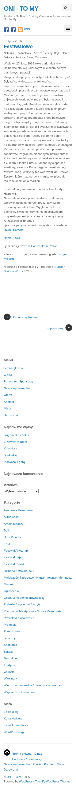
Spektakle (10, 455)
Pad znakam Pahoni (44, 246)
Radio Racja (12, 237)
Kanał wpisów (13, 718)
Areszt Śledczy (43, 53)
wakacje (9, 671)
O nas (8, 374)
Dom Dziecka (13, 537)
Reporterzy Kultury (22, 317)
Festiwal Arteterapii (16, 550)
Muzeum (9, 584)
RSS (27, 29)
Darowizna (11, 415)
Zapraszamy (58, 328)
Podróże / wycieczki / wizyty (22, 604)
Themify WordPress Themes (52, 781)
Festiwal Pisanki (14, 564)
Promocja (10, 624)
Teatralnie (41, 57)
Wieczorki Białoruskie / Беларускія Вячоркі (32, 685)
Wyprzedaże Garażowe (19, 692)
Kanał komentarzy (16, 725)
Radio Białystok (14, 229)
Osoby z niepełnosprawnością (24, 597)
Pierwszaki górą (14, 461)
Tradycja (9, 665)
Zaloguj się (11, 711)
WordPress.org (14, 732)
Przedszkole (12, 631)
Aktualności (25, 53)
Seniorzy (9, 638)
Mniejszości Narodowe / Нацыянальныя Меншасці (38, 577)
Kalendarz (10, 448)
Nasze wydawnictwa (17, 388)
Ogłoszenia (11, 591)
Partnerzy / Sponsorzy (18, 381)
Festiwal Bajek (24, 57)
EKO (7, 544)
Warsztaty (10, 678)
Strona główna (13, 368)
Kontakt (9, 401)
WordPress (26, 781)
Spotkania (10, 644)
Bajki (57, 53)
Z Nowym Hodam (15, 441)
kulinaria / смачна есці (19, 571)
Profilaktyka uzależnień (19, 618)
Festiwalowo (18, 46)
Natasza (9, 53)
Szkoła (8, 651)
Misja (7, 408)
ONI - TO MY (15, 776)
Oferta (8, 394)
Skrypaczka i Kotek (16, 435)
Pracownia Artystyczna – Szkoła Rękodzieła (33, 611)
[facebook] (6, 30)
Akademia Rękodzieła (18, 510)
